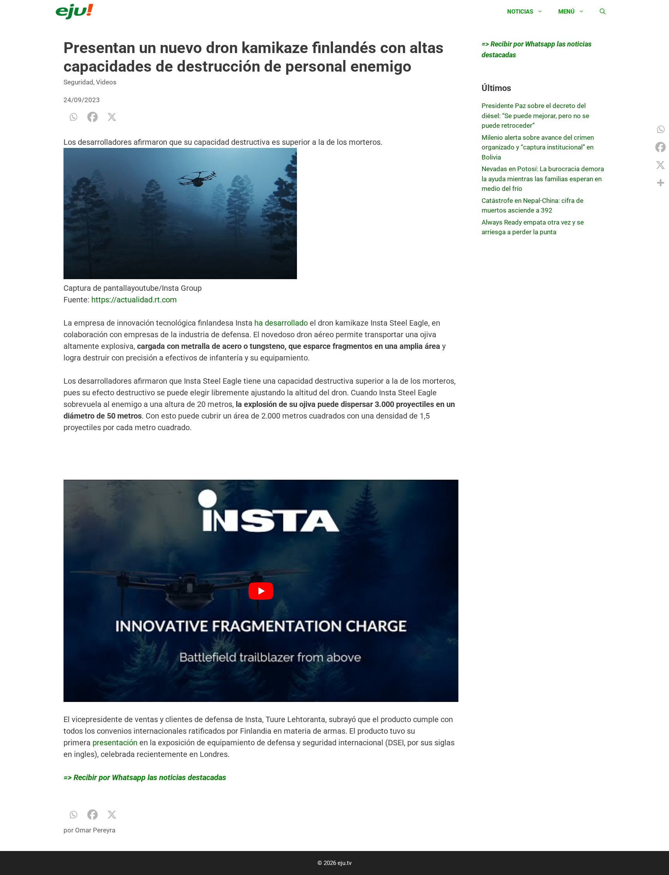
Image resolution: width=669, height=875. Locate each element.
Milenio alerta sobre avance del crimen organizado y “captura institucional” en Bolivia (538, 147)
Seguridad (78, 82)
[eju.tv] (76, 11)
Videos (106, 82)
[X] (112, 117)
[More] (660, 183)
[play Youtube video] (260, 682)
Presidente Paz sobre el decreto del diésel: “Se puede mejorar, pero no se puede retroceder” (535, 115)
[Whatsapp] (73, 117)
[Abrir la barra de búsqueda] (602, 11)
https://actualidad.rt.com (133, 390)
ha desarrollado (281, 414)
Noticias (520, 11)
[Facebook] (92, 117)
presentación (115, 833)
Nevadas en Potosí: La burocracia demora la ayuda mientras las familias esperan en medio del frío (543, 178)
